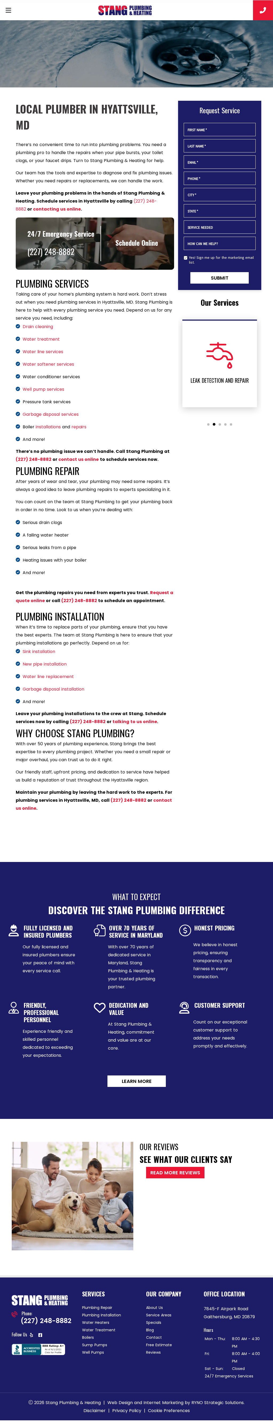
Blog (150, 1330)
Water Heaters (95, 1322)
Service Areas (158, 1315)
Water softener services (48, 364)
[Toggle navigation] (8, 10)
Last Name (197, 146)
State (193, 211)
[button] (208, 424)
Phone (194, 178)
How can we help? (203, 243)
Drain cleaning (38, 327)
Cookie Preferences (169, 1411)
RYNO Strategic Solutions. (217, 1403)
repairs (78, 427)
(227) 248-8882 (33, 459)
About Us (154, 1307)
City (192, 195)
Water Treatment (98, 1330)
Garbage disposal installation (53, 689)
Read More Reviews (175, 1172)
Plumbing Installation (101, 1315)
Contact (154, 1337)
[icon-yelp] (32, 1336)
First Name (197, 130)
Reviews (153, 1352)
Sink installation (39, 651)
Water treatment (41, 339)
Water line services (43, 352)
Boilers (88, 1337)
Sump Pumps (94, 1345)
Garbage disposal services (51, 414)
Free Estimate (159, 1345)
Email (193, 162)
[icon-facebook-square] (40, 1336)
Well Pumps (93, 1352)
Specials (153, 1322)
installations (48, 427)
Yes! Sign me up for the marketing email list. (221, 260)
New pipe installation (45, 664)
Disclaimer (94, 1411)
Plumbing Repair (97, 1307)
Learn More (136, 1081)
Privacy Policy (126, 1411)
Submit (219, 278)
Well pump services (43, 389)
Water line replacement (48, 677)
